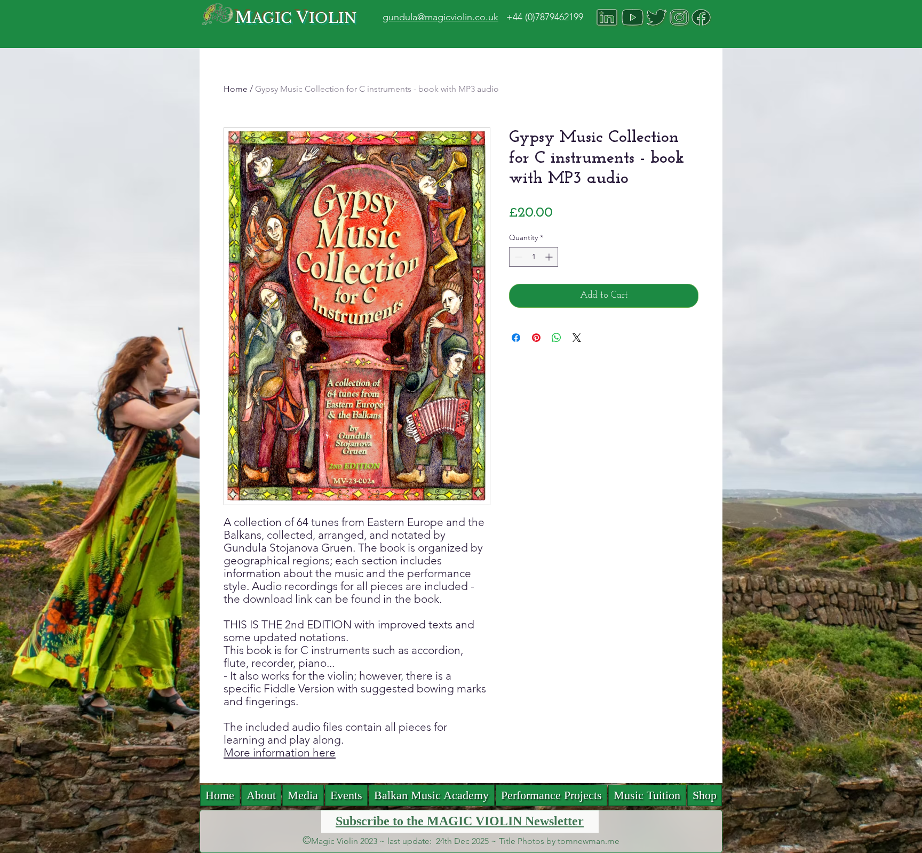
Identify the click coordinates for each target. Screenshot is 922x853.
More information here (280, 752)
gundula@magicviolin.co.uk (440, 17)
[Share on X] (576, 337)
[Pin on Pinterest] (536, 337)
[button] (303, 795)
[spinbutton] (533, 257)
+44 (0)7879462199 (544, 17)
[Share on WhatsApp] (556, 337)
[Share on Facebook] (516, 337)
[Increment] (550, 257)
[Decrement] (517, 257)
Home (236, 89)
